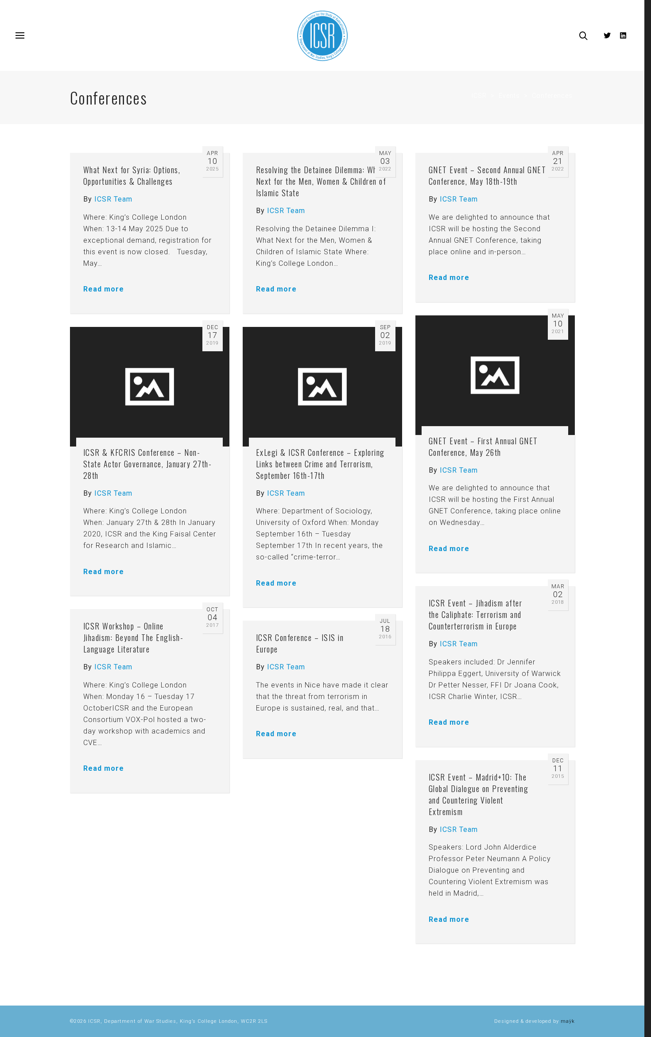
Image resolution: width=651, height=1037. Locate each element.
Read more (103, 289)
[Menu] (20, 35)
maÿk (568, 1021)
